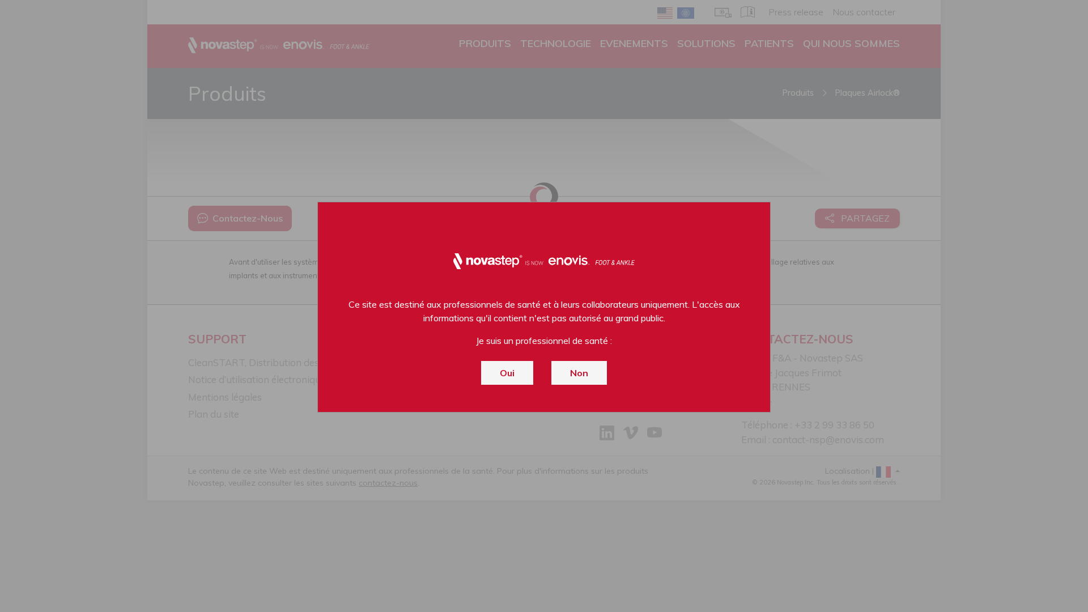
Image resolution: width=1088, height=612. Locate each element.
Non (579, 373)
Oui (507, 373)
